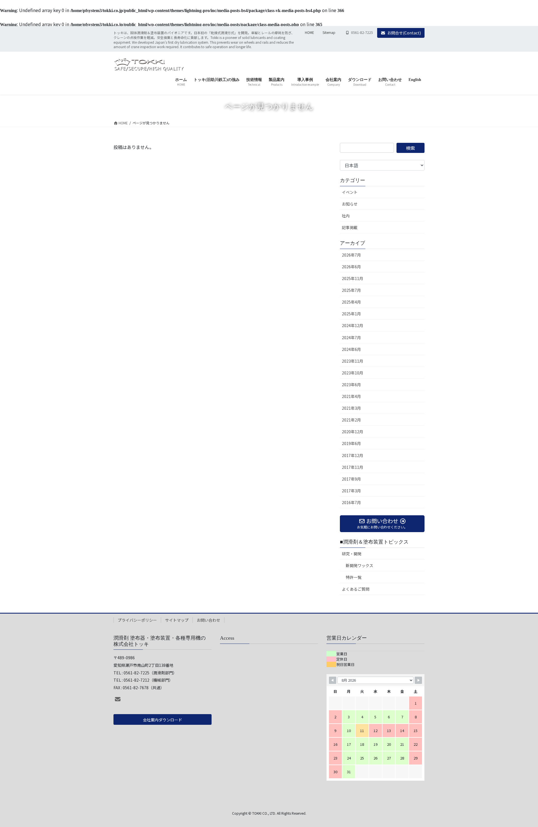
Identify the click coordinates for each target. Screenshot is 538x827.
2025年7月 (351, 290)
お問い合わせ (208, 620)
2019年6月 (351, 443)
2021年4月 (351, 396)
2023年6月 (351, 384)
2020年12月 (352, 431)
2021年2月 (351, 420)
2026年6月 (351, 266)
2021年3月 (351, 408)
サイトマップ (177, 620)
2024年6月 (351, 349)
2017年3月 (351, 490)
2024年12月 (352, 325)
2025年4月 (351, 302)
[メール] (117, 699)
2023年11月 (352, 361)
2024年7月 (351, 337)
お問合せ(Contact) (404, 33)
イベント (350, 192)
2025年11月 (352, 278)
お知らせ (350, 204)
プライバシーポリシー (137, 620)
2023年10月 (352, 373)
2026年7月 (351, 255)
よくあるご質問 (355, 589)
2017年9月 (351, 479)
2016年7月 (351, 502)
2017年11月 (352, 467)
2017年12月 (352, 455)
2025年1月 (351, 313)
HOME (309, 32)
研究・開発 (351, 553)
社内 (346, 215)
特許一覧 (353, 577)
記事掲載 (350, 227)
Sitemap (329, 32)
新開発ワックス (359, 565)
